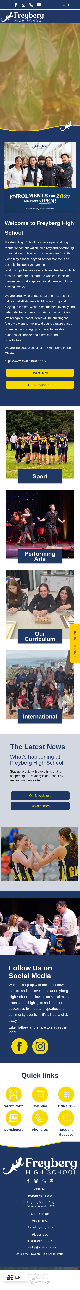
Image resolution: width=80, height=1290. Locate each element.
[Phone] (31, 5)
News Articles (40, 806)
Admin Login (42, 1282)
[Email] (39, 5)
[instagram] (23, 5)
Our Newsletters (40, 795)
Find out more (40, 372)
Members (41, 1278)
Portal (65, 5)
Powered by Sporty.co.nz (40, 1274)
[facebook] (16, 5)
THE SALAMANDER (40, 384)
